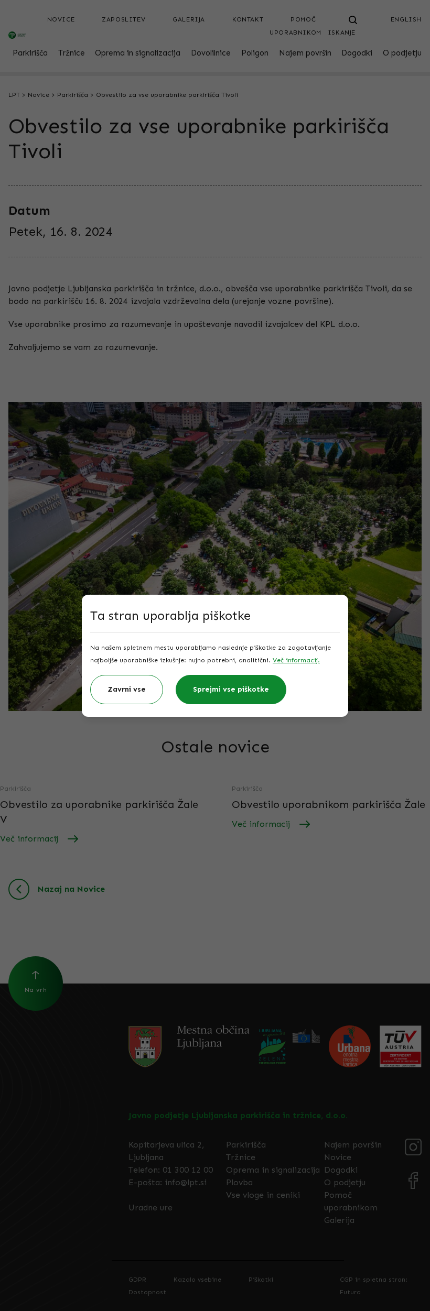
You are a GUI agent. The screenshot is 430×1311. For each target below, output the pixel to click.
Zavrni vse (127, 689)
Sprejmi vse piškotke (231, 689)
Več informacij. (296, 660)
